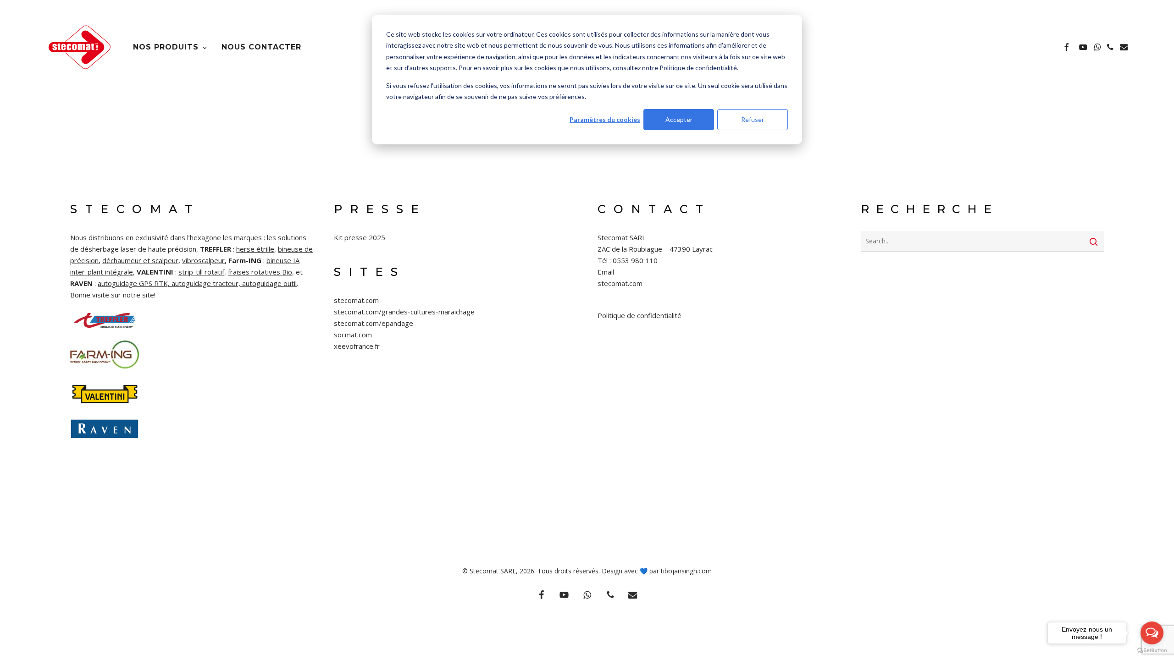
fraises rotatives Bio (260, 271)
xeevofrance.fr (357, 346)
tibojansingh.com (686, 570)
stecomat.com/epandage (373, 323)
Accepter (678, 119)
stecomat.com (356, 300)
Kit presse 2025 (359, 237)
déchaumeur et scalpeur (140, 260)
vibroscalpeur (203, 260)
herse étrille (255, 248)
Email (606, 271)
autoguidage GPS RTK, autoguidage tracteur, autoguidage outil (197, 283)
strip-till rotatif (201, 271)
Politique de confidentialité (639, 315)
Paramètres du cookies (605, 119)
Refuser (752, 119)
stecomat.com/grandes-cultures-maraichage (404, 311)
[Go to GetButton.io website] (1152, 651)
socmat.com (353, 334)
